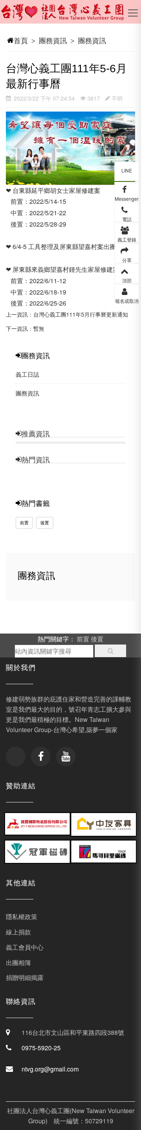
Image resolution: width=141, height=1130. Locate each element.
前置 (24, 522)
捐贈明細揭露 (24, 977)
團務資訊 (53, 40)
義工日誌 (27, 374)
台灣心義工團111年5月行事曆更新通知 (80, 314)
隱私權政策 (21, 916)
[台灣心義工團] (67, 16)
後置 (44, 522)
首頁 (21, 40)
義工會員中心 (24, 947)
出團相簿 (18, 962)
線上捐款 (18, 931)
